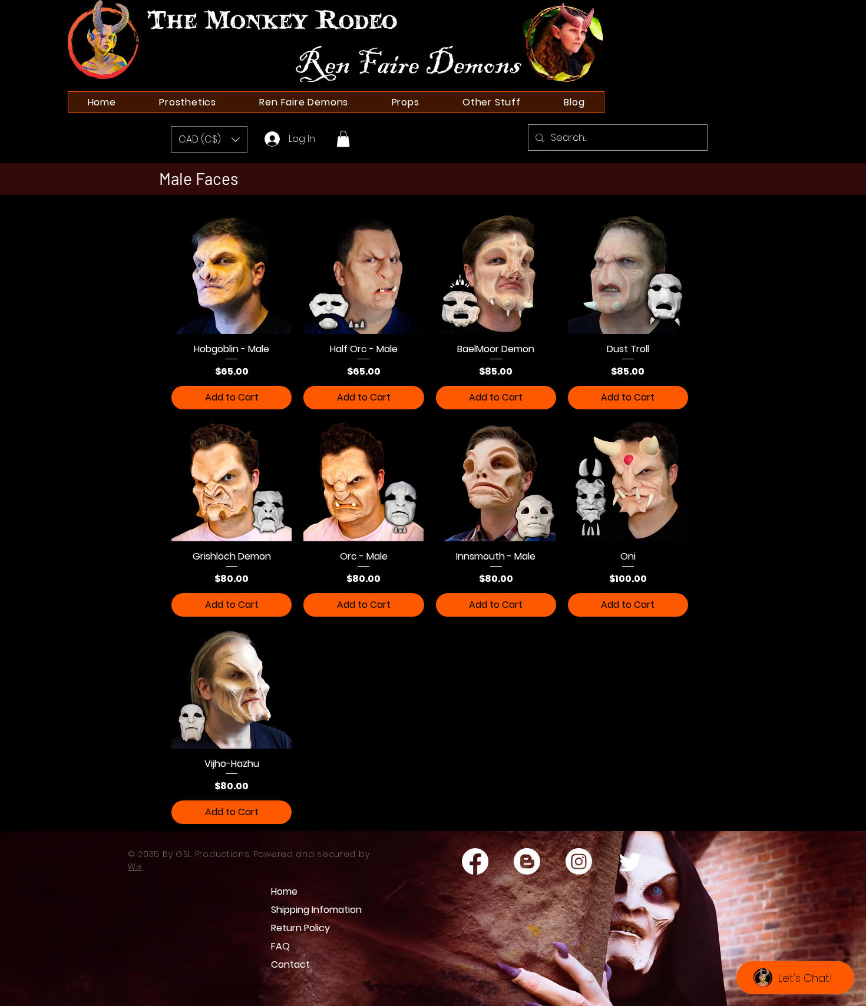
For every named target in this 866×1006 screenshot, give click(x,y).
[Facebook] (475, 861)
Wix (135, 866)
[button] (209, 139)
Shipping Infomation (309, 909)
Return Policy (300, 928)
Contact (290, 964)
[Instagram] (579, 861)
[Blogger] (527, 861)
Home (284, 891)
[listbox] (209, 139)
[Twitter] (630, 861)
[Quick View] (231, 274)
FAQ (280, 946)
